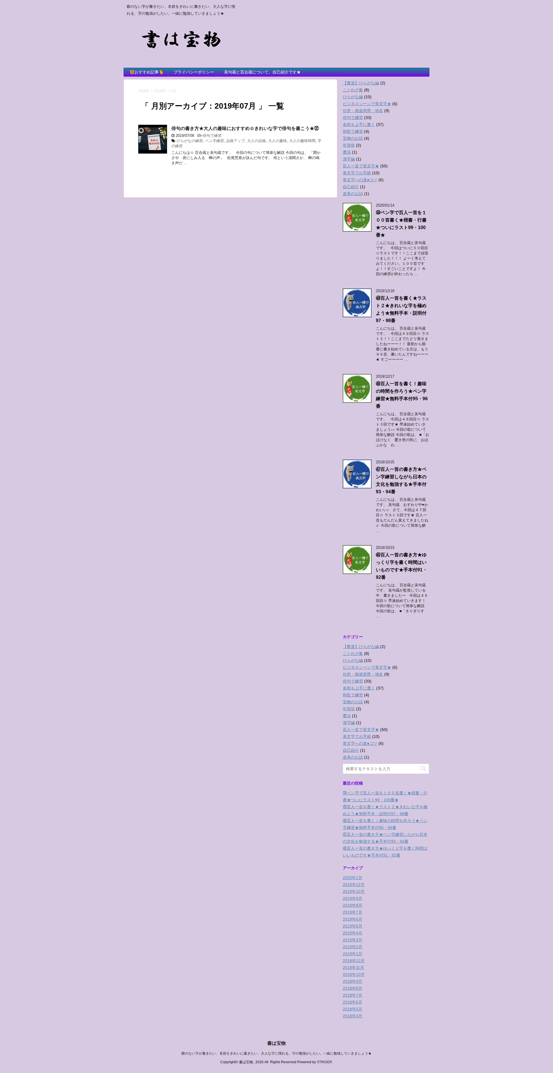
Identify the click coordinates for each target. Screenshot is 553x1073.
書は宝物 (276, 1043)
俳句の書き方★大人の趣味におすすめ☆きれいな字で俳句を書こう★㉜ (245, 128)
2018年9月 (352, 981)
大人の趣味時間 (302, 141)
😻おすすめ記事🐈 (147, 72)
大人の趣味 (277, 141)
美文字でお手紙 (357, 173)
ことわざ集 (353, 90)
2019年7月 (352, 912)
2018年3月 (352, 1016)
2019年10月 (354, 891)
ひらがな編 (353, 97)
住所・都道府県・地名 (363, 110)
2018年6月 (352, 1002)
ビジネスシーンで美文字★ (367, 103)
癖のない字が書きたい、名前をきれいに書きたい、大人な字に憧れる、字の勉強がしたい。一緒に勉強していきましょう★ (276, 1053)
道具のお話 (353, 193)
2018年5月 (352, 1009)
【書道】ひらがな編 (361, 83)
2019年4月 (352, 933)
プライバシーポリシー (194, 72)
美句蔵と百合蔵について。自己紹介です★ (262, 72)
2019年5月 (352, 926)
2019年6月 (352, 919)
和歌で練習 (353, 131)
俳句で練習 (212, 135)
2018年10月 (354, 974)
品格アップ (235, 141)
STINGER (324, 1062)
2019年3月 (352, 940)
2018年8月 (352, 988)
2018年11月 (353, 967)
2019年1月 (352, 953)
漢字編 (349, 159)
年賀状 (349, 145)
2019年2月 (352, 946)
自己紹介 (351, 186)
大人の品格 (256, 141)
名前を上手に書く (359, 124)
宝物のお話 (353, 138)
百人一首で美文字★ (361, 166)
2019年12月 (354, 884)
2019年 (160, 91)
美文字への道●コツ (360, 179)
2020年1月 (352, 877)
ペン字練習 (214, 141)
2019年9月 (352, 898)
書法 (347, 152)
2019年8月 (352, 905)
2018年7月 (352, 995)
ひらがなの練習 (190, 141)
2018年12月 (354, 960)
